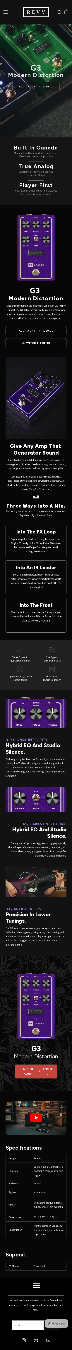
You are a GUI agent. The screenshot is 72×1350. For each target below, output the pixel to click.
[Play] (36, 1117)
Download (39, 1266)
